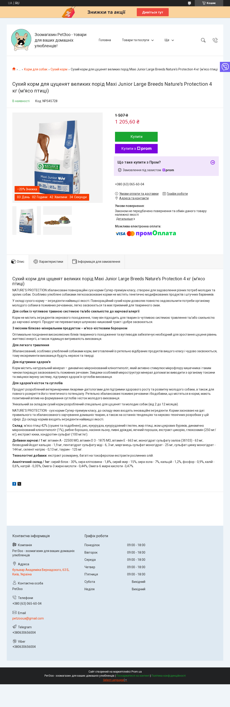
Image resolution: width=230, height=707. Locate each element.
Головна (105, 40)
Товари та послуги (135, 40)
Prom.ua (136, 671)
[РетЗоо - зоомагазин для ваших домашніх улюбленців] (21, 40)
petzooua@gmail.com (28, 618)
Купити (136, 137)
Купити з (128, 148)
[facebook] (14, 484)
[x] (19, 484)
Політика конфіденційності (168, 675)
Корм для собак (35, 69)
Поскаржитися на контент (132, 675)
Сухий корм (59, 69)
